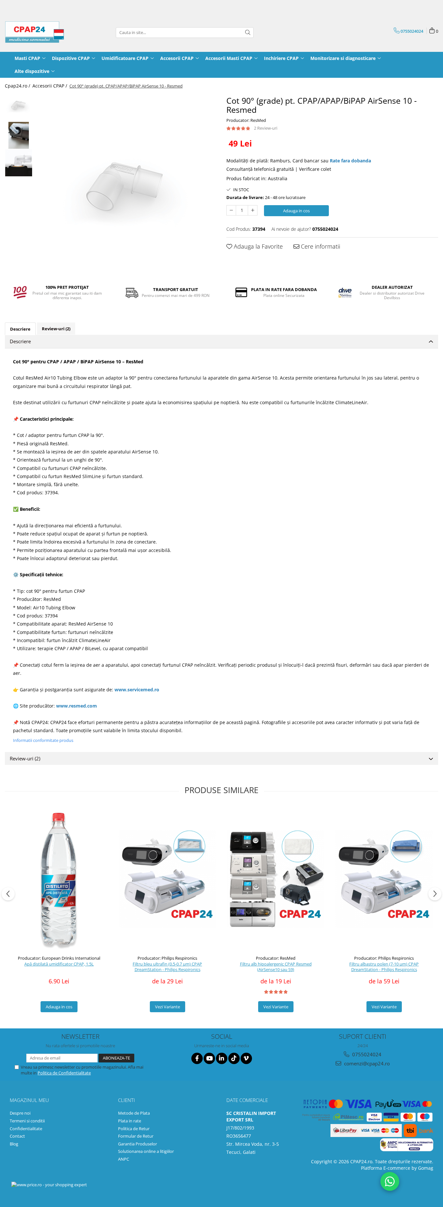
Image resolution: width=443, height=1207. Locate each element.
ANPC (123, 1159)
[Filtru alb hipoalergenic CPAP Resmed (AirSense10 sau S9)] (275, 879)
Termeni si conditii (27, 1121)
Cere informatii (319, 246)
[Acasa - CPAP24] (37, 32)
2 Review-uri (265, 128)
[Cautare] (248, 32)
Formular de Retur (135, 1136)
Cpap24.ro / (18, 86)
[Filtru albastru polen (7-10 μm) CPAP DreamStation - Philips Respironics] (384, 879)
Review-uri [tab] (56, 329)
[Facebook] (197, 1058)
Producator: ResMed (246, 120)
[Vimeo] (246, 1058)
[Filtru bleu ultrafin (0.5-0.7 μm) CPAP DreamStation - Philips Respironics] (167, 879)
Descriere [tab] (20, 329)
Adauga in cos (296, 211)
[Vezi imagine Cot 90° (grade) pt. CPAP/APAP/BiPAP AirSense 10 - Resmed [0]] (18, 105)
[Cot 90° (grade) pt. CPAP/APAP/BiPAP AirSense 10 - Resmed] (126, 185)
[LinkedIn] (221, 1058)
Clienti (126, 1100)
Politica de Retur (134, 1128)
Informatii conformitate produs (43, 740)
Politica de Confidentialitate (64, 1073)
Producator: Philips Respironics (167, 958)
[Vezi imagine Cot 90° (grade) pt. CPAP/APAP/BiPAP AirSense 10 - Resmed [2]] (18, 162)
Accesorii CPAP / (50, 86)
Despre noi (20, 1113)
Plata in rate (129, 1121)
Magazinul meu (29, 1100)
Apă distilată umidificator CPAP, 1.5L (59, 964)
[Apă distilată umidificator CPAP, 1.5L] (59, 879)
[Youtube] (209, 1058)
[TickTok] (234, 1058)
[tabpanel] (126, 185)
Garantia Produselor (137, 1144)
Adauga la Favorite (257, 246)
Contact (17, 1136)
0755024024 (366, 1054)
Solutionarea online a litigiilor (146, 1151)
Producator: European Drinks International (59, 958)
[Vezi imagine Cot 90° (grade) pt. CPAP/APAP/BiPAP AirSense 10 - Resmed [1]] (18, 135)
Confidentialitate (26, 1128)
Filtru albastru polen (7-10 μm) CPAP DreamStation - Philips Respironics (384, 966)
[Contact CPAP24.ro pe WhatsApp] (389, 1181)
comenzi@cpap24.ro (366, 1063)
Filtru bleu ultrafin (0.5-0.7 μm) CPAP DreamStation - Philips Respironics (167, 966)
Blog (14, 1144)
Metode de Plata (134, 1113)
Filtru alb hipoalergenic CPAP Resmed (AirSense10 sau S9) (276, 966)
